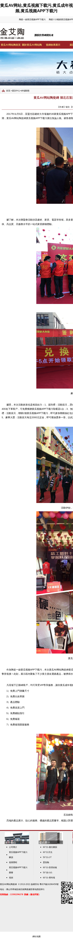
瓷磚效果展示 (53, 44)
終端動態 (25, 91)
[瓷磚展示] (51, 843)
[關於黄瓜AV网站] (17, 843)
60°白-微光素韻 (50, 847)
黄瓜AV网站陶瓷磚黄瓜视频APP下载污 (26, 118)
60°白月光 (47, 852)
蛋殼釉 (46, 862)
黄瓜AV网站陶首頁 (11, 44)
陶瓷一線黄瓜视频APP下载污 (32, 19)
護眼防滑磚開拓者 (43, 35)
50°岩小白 (47, 872)
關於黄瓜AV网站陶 (32, 44)
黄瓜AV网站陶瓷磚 (8, 884)
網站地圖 (36, 936)
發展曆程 (13, 862)
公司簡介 (13, 847)
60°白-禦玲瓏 (49, 877)
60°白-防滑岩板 (50, 867)
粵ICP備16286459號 (49, 884)
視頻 (11, 877)
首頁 (8, 91)
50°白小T (47, 857)
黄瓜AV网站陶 (56, 669)
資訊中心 (16, 91)
